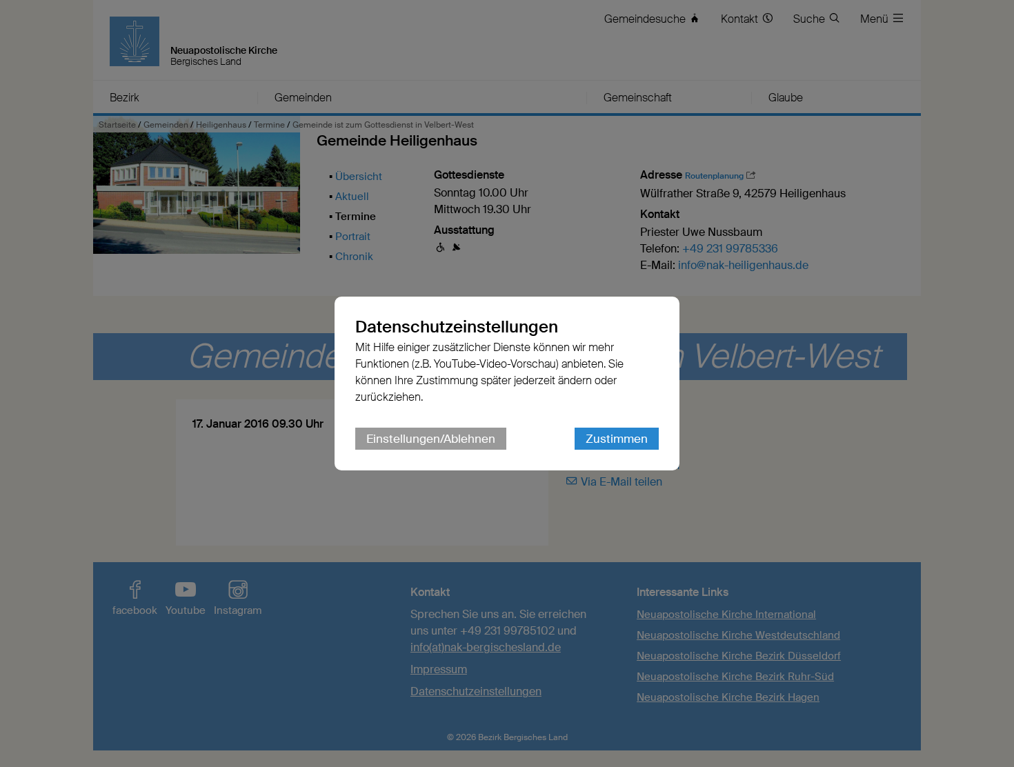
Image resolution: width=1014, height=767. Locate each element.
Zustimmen (617, 438)
